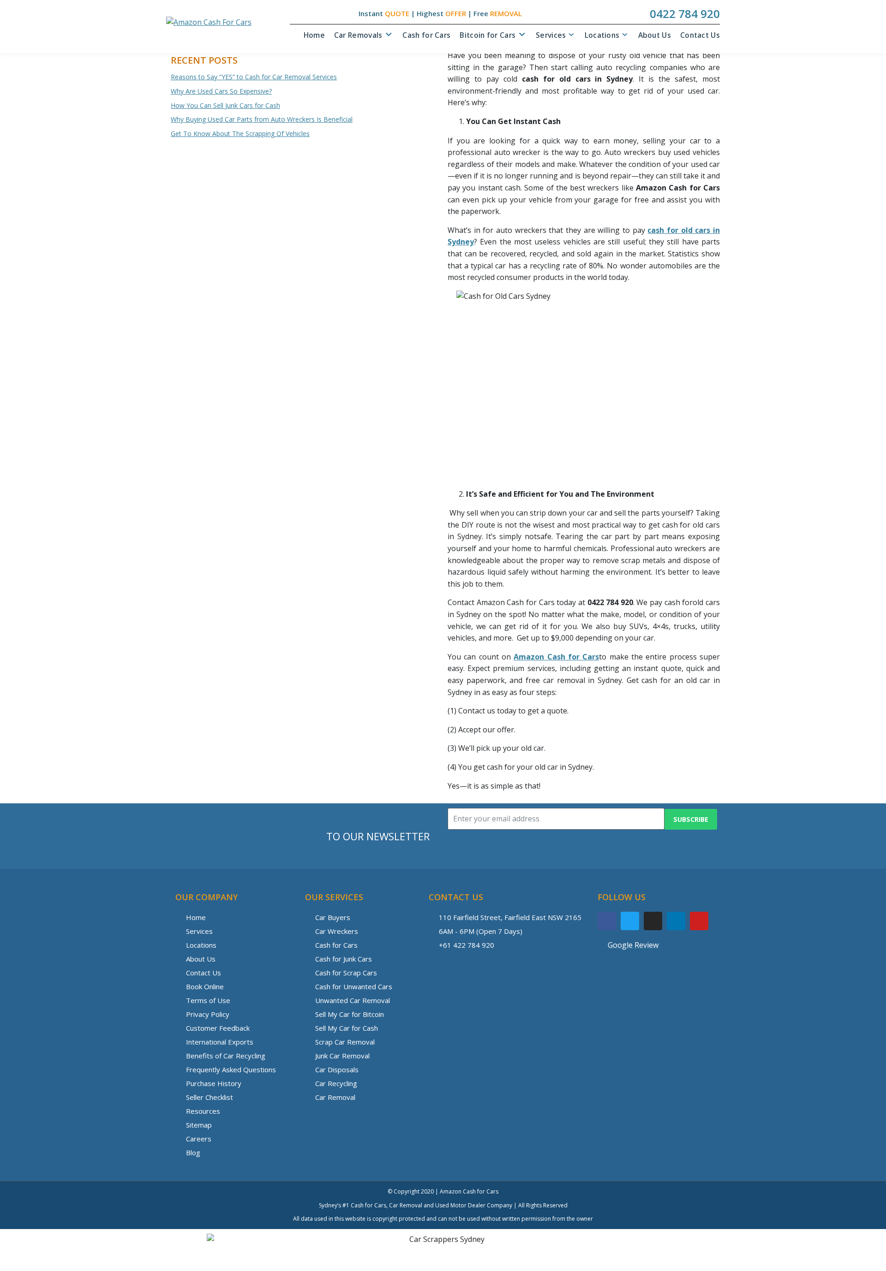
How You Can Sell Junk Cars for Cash (225, 105)
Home (314, 35)
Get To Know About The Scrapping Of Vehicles (240, 133)
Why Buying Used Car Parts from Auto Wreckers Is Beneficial (262, 119)
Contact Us (700, 35)
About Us (654, 35)
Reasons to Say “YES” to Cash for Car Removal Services (254, 76)
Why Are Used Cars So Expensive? (221, 91)
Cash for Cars (426, 35)
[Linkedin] (676, 921)
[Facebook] (607, 921)
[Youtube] (699, 921)
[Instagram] (653, 921)
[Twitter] (630, 921)
